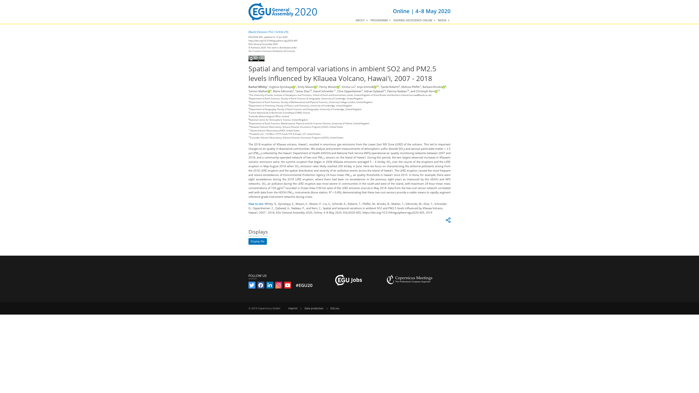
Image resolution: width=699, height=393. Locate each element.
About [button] (361, 20)
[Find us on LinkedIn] (269, 286)
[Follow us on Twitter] (251, 286)
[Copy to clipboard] (448, 221)
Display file (257, 241)
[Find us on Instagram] (278, 286)
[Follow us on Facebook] (260, 286)
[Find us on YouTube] (287, 286)
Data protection (314, 308)
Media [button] (442, 20)
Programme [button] (379, 20)
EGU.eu (334, 308)
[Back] (252, 32)
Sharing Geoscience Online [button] (413, 20)
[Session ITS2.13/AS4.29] (272, 32)
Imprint (292, 308)
